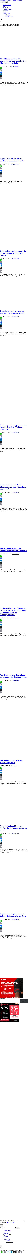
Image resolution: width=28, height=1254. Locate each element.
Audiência (5, 7)
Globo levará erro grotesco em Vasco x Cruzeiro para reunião (12, 312)
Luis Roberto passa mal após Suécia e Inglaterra (11, 761)
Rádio (4, 12)
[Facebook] (14, 72)
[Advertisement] (14, 42)
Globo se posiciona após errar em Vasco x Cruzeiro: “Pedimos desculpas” (13, 427)
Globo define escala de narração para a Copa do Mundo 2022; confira (13, 253)
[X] (14, 76)
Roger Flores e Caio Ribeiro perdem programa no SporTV (12, 160)
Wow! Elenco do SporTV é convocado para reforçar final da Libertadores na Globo (13, 61)
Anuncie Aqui (6, 13)
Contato (8, 15)
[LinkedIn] (14, 74)
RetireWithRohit (11, 1222)
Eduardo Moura (15, 66)
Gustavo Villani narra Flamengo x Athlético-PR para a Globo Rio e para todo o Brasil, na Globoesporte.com (13, 611)
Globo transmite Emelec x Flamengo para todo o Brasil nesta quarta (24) (13, 487)
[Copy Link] (14, 70)
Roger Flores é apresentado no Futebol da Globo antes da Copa (13, 915)
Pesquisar (2, 998)
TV (4, 6)
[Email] (14, 79)
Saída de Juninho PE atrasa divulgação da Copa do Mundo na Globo (13, 828)
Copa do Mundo (7, 5)
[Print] (14, 77)
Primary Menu (4, 2)
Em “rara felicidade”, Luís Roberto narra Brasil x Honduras (13, 549)
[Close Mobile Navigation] (0, 21)
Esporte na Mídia (7, 9)
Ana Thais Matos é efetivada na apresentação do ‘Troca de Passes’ (13, 676)
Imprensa (5, 10)
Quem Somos (9, 16)
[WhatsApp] (14, 68)
